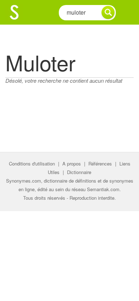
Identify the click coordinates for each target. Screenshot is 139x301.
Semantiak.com (103, 189)
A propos (71, 163)
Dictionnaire (79, 172)
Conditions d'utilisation (32, 163)
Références (100, 163)
